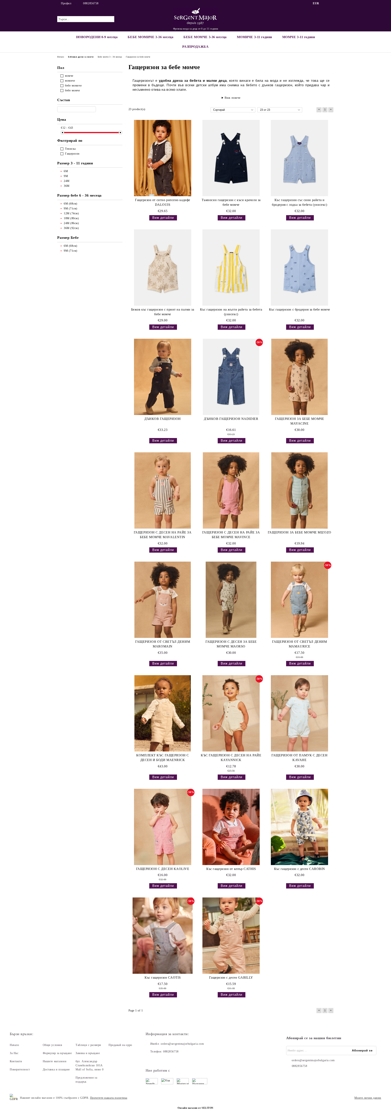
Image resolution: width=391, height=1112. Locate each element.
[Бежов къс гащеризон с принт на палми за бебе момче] (162, 267)
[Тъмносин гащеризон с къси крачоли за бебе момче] (231, 158)
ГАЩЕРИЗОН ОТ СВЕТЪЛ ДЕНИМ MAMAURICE (299, 644)
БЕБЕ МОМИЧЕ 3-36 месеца (150, 37)
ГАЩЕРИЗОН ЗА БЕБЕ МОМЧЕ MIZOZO (299, 532)
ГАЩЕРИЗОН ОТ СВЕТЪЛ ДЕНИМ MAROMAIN (162, 644)
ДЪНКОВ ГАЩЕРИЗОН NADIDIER (231, 418)
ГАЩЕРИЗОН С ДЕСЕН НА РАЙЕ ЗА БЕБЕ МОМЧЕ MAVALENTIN (163, 535)
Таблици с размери (88, 1045)
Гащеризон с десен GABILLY (231, 977)
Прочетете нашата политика (108, 1097)
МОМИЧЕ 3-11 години (254, 37)
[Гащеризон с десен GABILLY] (231, 935)
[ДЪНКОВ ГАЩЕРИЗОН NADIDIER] (231, 377)
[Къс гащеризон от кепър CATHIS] (231, 827)
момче (69, 75)
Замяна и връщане (88, 1053)
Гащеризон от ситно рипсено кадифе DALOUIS (162, 202)
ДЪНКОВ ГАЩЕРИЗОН (162, 418)
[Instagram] (331, 3)
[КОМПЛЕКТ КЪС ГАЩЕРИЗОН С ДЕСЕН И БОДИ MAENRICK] (162, 713)
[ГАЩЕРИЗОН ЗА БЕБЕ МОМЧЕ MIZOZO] (299, 490)
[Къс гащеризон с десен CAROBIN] (299, 827)
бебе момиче (73, 85)
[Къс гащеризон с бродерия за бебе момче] (299, 267)
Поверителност (20, 1069)
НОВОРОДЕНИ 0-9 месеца (97, 37)
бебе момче (72, 90)
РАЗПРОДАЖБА (195, 46)
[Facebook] (325, 3)
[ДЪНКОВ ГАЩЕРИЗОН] (162, 377)
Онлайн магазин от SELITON (195, 1107)
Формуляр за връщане (57, 1053)
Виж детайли (163, 217)
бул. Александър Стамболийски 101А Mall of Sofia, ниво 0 (89, 1065)
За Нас (14, 1053)
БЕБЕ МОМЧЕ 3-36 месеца (204, 37)
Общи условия (52, 1045)
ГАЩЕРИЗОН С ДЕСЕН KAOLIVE (162, 869)
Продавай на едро (120, 1045)
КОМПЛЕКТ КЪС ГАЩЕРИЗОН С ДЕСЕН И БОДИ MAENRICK (162, 758)
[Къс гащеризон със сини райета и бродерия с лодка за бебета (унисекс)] (299, 158)
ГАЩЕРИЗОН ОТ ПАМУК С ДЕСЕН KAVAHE (299, 758)
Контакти (16, 1061)
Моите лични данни (367, 1097)
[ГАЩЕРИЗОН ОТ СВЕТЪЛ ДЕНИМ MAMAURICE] (299, 600)
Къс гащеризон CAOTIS (163, 977)
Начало (14, 1045)
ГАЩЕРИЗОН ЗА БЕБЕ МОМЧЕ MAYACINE (299, 421)
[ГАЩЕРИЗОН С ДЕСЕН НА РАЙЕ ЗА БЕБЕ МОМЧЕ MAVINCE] (231, 490)
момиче (70, 80)
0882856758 (91, 3)
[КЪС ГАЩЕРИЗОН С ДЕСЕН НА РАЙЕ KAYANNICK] (231, 713)
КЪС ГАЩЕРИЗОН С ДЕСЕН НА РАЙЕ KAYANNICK (231, 758)
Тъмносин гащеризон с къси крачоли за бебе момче (231, 202)
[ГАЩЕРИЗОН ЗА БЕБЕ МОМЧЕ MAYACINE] (299, 377)
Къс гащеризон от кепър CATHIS (231, 869)
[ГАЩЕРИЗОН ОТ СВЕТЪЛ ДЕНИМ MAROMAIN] (162, 600)
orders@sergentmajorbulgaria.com (182, 1043)
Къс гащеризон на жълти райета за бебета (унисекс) (231, 312)
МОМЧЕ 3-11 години (298, 37)
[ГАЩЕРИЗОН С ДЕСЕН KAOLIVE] (162, 827)
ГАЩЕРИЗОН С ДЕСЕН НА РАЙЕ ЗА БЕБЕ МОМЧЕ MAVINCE (231, 535)
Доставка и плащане (56, 1069)
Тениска (70, 148)
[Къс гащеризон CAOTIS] (162, 935)
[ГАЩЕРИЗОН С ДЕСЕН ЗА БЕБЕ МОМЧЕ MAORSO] (231, 600)
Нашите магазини (54, 1061)
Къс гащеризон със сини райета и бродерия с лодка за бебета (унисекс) (299, 202)
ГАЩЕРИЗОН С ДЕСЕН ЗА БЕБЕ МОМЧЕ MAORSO (231, 644)
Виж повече (233, 97)
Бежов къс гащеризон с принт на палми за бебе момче (162, 312)
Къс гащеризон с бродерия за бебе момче (299, 309)
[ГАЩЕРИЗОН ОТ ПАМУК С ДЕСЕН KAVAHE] (299, 713)
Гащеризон (72, 153)
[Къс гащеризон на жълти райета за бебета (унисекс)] (231, 267)
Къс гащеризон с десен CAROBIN (299, 869)
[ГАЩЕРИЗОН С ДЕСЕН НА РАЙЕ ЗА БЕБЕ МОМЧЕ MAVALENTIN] (162, 490)
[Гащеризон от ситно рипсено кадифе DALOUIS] (162, 158)
